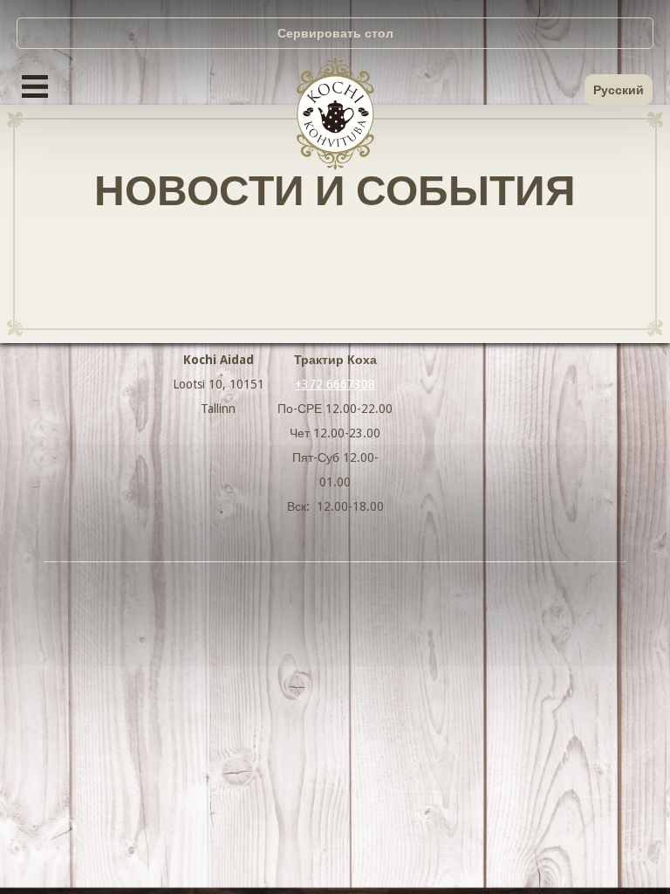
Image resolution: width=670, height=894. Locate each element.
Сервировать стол (335, 33)
